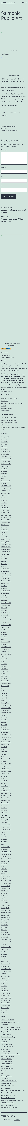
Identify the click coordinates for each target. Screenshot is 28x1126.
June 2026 (4, 442)
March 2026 (4, 449)
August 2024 (5, 495)
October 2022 (5, 549)
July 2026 (4, 439)
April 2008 (4, 929)
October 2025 (5, 461)
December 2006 (6, 969)
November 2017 (6, 649)
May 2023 (4, 532)
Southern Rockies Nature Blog (10, 1022)
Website (3, 186)
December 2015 (6, 705)
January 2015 (5, 732)
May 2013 (4, 781)
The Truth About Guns (8, 1098)
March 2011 (4, 844)
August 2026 (5, 437)
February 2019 (5, 612)
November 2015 (6, 708)
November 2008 (6, 912)
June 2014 (4, 749)
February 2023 (5, 539)
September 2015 (6, 712)
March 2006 (4, 990)
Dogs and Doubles (6, 1032)
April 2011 (4, 842)
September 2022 (6, 551)
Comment (4, 150)
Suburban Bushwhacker (8, 1093)
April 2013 (4, 783)
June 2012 (4, 807)
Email (3, 177)
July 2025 (4, 468)
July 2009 (4, 893)
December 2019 (6, 603)
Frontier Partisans (6, 1044)
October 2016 (5, 681)
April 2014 (4, 754)
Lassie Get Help (5, 1051)
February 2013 (5, 788)
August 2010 (5, 861)
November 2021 (6, 576)
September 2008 (6, 917)
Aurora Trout (12, 417)
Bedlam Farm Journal (7, 1019)
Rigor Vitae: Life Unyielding (9, 1080)
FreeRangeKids (5, 1039)
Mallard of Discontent (7, 1056)
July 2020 (4, 598)
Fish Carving (5, 105)
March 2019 (4, 610)
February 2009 (5, 905)
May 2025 (4, 473)
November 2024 (6, 488)
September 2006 (6, 976)
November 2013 (6, 766)
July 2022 (4, 556)
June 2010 (4, 866)
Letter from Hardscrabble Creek (10, 1054)
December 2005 (6, 998)
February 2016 (5, 700)
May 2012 (4, 810)
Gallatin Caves (12, 422)
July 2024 (4, 498)
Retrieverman (5, 1078)
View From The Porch (7, 1102)
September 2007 (6, 947)
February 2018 (5, 642)
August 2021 (5, 583)
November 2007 (6, 942)
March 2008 (4, 932)
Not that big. (5, 54)
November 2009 (6, 883)
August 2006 (5, 978)
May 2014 (4, 751)
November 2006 (6, 971)
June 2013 (4, 778)
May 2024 (4, 503)
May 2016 (4, 693)
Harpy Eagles (5, 410)
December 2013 (6, 764)
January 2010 (5, 878)
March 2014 (4, 756)
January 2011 (5, 849)
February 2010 (5, 876)
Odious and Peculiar (7, 1063)
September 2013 (6, 771)
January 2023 (5, 542)
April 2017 (4, 666)
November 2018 (6, 620)
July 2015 (4, 717)
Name (3, 167)
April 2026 (4, 446)
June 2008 (4, 925)
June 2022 (4, 559)
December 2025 (6, 456)
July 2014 (4, 747)
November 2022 (6, 546)
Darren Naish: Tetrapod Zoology (11, 1027)
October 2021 (5, 578)
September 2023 (6, 522)
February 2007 (5, 964)
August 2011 (4, 832)
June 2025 (4, 471)
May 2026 (4, 444)
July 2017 (4, 659)
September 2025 (6, 464)
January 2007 (5, 966)
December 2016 (6, 676)
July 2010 (4, 864)
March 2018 (4, 639)
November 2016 (6, 678)
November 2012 (6, 795)
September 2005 (6, 1005)
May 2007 (4, 956)
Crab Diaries (4, 1024)
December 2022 (6, 544)
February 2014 (5, 759)
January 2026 (5, 454)
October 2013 (5, 768)
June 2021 (4, 588)
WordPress (17, 1120)
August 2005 (5, 1008)
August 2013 (5, 773)
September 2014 (6, 742)
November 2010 (6, 854)
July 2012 (4, 805)
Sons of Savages (6, 1088)
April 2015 (4, 725)
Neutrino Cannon (6, 1059)
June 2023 (4, 529)
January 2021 (5, 593)
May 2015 (4, 722)
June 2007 (4, 954)
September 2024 (6, 493)
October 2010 (5, 856)
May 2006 (4, 986)
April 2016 (4, 695)
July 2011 (4, 834)
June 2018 (4, 632)
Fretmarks (4, 1041)
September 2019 (6, 605)
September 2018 (6, 625)
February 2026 (5, 451)
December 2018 (6, 617)
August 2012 (5, 803)
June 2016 (4, 690)
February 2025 (5, 481)
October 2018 (5, 622)
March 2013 (4, 786)
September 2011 (6, 829)
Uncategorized (14, 130)
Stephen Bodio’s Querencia (9, 1107)
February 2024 (5, 510)
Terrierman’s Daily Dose (8, 1095)
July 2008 (4, 922)
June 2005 (4, 1012)
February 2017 (5, 671)
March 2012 (4, 815)
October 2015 (5, 710)
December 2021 (6, 573)
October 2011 (5, 827)
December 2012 (6, 793)
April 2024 (4, 505)
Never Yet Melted (6, 1061)
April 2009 (4, 900)
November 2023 (6, 517)
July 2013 (4, 776)
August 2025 (5, 466)
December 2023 (6, 515)
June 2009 (4, 895)
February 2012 (5, 817)
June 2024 (4, 500)
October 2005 (5, 1003)
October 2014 (5, 739)
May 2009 (4, 898)
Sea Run (5, 128)
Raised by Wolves (6, 1076)
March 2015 (4, 727)
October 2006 (5, 973)
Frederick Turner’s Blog (8, 1037)
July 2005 (4, 1010)
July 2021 (4, 586)
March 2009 (4, 903)
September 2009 (6, 888)
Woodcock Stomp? (7, 408)
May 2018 (4, 634)
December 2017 (6, 647)
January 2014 (5, 761)
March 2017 (4, 668)
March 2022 (4, 566)
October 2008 (5, 915)
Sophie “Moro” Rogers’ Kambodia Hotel (13, 1090)
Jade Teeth (4, 401)
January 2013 (5, 790)
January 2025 (5, 483)
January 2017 (5, 673)
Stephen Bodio (8, 3)
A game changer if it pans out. (10, 398)
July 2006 (4, 981)
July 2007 (4, 951)
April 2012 (4, 812)
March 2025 (4, 478)
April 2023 (4, 534)
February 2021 (5, 590)
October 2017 (5, 651)
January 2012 (5, 820)
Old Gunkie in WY (6, 1066)
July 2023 (4, 527)
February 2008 (5, 934)
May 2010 (4, 868)
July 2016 (4, 688)
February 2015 (5, 729)
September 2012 (6, 800)
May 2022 (4, 561)
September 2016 (6, 683)
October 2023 (5, 520)
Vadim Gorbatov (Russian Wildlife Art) (12, 1100)
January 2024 (5, 512)
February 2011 (5, 847)
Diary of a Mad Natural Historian (11, 1029)
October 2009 (5, 886)
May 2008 (4, 927)
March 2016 (4, 698)
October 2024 (5, 490)
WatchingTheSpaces (7, 1105)
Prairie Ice (4, 1071)
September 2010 (6, 859)
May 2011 (4, 839)
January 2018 (5, 644)
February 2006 (5, 993)
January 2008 (5, 937)
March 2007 (4, 961)
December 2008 (6, 910)
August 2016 (5, 686)
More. (3, 109)
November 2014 (6, 737)
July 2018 (4, 629)
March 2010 (4, 873)
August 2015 (5, 715)
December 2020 (6, 595)
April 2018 (4, 637)
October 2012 (5, 798)
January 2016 (5, 703)
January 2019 (5, 615)
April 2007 (4, 959)
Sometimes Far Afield (7, 1085)
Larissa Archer (5, 1049)
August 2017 (5, 656)
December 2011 (5, 822)
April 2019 (4, 607)
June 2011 (4, 837)
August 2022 (5, 554)
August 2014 (5, 744)
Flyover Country (6, 1034)
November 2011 (6, 825)
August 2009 (5, 890)
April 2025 (4, 476)
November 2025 (6, 459)
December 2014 (6, 734)
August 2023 (5, 525)
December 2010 (6, 851)
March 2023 (4, 537)
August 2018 (5, 627)
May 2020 (4, 600)
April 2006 (4, 988)
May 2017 (4, 664)
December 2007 (6, 939)
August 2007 (5, 949)
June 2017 (4, 661)
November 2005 (6, 1000)
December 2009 (6, 881)
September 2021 (6, 581)
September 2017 (6, 654)
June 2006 (4, 983)
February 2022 (5, 568)
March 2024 (5, 507)
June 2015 (4, 720)
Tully (21, 99)
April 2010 (4, 871)
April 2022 (4, 564)
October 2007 (5, 944)
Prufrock (3, 1073)
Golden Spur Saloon (7, 1046)
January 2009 (5, 908)
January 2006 (5, 995)
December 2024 (6, 485)
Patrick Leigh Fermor (7, 1068)
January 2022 (5, 571)
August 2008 (5, 920)
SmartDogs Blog (6, 1083)
